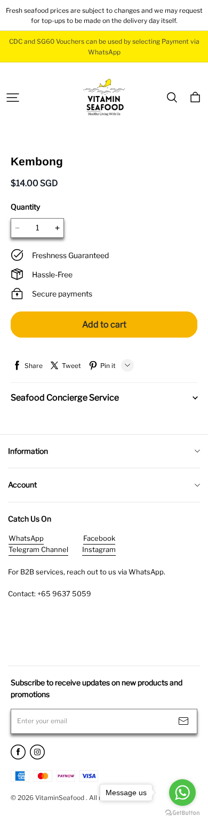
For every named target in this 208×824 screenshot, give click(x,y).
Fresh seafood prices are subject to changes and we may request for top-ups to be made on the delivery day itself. (104, 15)
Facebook (99, 538)
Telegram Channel (38, 549)
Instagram (99, 549)
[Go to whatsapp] (182, 792)
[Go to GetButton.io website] (182, 813)
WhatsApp (26, 538)
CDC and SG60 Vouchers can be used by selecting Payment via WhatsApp (105, 46)
